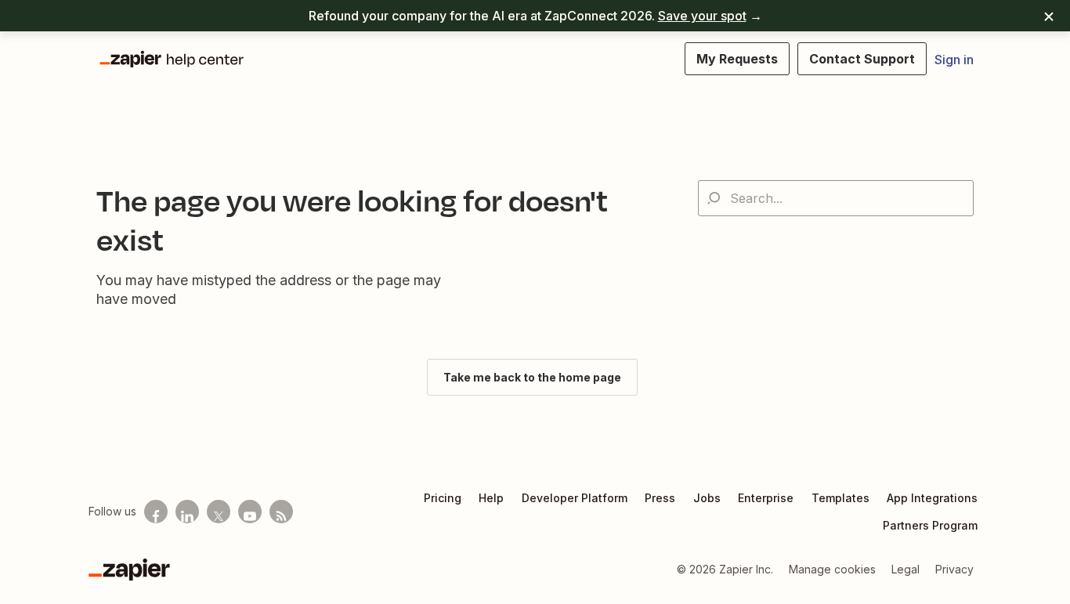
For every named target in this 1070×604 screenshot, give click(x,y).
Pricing (442, 498)
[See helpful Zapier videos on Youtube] (250, 511)
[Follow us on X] (218, 511)
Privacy (954, 569)
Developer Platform (574, 498)
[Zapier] (129, 569)
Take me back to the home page (532, 377)
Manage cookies (832, 569)
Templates (840, 498)
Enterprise (765, 498)
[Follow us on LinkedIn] (187, 511)
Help (491, 498)
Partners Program (930, 525)
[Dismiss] (1048, 15)
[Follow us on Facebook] (156, 511)
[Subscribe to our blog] (281, 511)
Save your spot (702, 16)
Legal (905, 569)
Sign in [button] (954, 59)
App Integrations (932, 498)
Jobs (707, 498)
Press (660, 498)
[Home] (170, 58)
